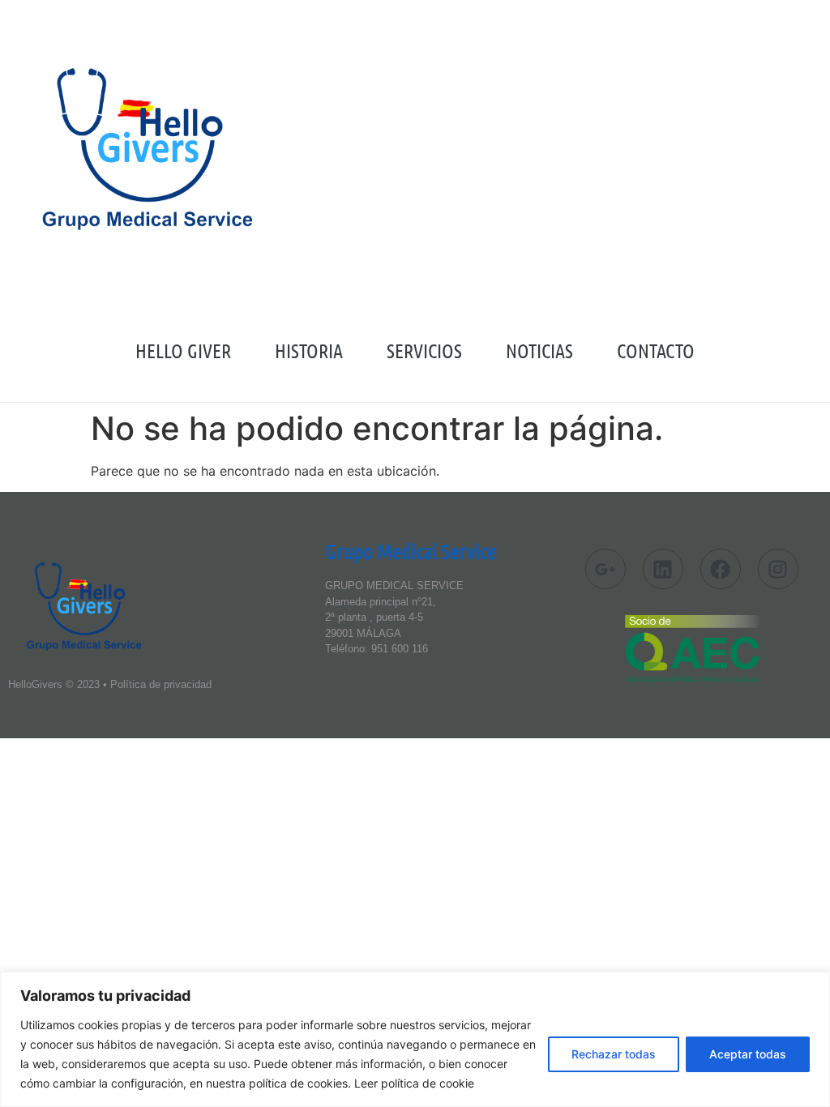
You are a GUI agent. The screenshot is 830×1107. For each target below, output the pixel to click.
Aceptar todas (747, 1054)
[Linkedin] (663, 569)
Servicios (424, 350)
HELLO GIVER (183, 350)
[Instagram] (778, 569)
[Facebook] (720, 569)
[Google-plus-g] (605, 569)
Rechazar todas (613, 1054)
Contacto (656, 350)
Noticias (539, 350)
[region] (415, 1039)
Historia (309, 350)
